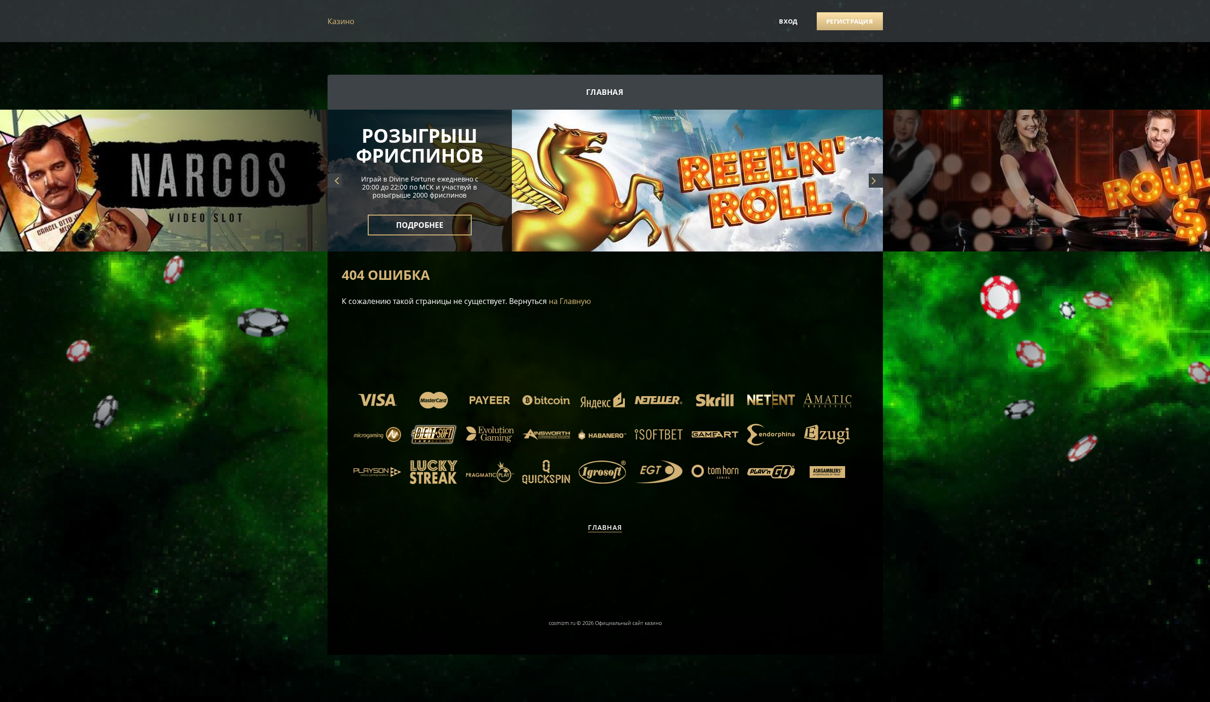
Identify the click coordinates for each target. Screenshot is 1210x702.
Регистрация (849, 21)
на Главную (570, 301)
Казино (341, 21)
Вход (788, 21)
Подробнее (419, 219)
